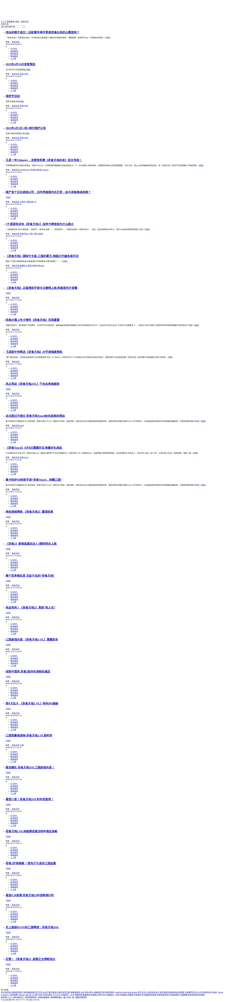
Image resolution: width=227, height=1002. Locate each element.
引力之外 (57, 995)
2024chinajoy (25, 170)
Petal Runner (132, 992)
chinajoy (45, 170)
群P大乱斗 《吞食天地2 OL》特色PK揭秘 (32, 703)
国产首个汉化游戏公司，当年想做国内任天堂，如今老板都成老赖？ (48, 192)
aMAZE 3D (30, 995)
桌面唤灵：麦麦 (113, 995)
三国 (31, 234)
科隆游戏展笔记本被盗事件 (168, 995)
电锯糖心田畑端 (126, 995)
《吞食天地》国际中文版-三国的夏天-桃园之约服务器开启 (42, 256)
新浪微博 (14, 51)
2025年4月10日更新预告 (20, 64)
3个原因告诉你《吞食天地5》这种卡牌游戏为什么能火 (40, 224)
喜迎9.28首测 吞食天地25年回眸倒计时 (30, 895)
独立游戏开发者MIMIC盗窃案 (171, 992)
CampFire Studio (120, 992)
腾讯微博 (14, 54)
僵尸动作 (39, 995)
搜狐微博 (14, 56)
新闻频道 (10, 22)
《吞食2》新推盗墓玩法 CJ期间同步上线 (31, 543)
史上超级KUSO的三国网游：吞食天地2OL (32, 927)
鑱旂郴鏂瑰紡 (56, 997)
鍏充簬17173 (6, 997)
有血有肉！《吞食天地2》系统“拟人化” (30, 607)
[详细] (107, 38)
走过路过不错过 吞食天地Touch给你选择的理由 (35, 415)
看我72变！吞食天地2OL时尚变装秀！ (30, 799)
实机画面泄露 (29, 992)
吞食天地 (15, 42)
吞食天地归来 (36, 170)
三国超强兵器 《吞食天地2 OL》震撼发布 (32, 639)
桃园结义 (23, 266)
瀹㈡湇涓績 (68, 997)
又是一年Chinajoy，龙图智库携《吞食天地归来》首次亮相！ (44, 160)
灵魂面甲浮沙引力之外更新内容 (198, 992)
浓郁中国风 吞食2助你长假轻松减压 (28, 671)
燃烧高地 (86, 995)
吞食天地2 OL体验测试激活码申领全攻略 (31, 831)
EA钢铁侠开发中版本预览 (103, 992)
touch (22, 426)
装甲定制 (66, 992)
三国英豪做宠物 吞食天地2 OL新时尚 (29, 735)
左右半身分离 (86, 992)
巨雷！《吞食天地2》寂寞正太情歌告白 (30, 959)
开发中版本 (47, 995)
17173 (3, 22)
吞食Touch (24, 457)
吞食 (22, 74)
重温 (30, 266)
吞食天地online (38, 266)
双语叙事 (14, 995)
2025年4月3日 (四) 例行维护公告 (26, 128)
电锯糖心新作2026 (98, 995)
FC (35, 202)
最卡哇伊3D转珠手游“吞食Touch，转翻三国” (34, 479)
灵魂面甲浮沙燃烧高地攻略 (145, 995)
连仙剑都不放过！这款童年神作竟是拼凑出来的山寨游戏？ (42, 32)
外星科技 (30, 202)
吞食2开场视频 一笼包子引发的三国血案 (31, 863)
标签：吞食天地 (22, 22)
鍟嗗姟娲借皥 (43, 997)
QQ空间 (13, 49)
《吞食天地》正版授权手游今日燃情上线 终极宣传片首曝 (41, 287)
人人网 (13, 59)
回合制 (40, 234)
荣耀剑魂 (78, 995)
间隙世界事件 (17, 992)
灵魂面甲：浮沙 (67, 995)
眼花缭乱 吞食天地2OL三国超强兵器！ (30, 767)
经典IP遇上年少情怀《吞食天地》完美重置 (33, 319)
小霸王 (23, 202)
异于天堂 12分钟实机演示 (148, 992)
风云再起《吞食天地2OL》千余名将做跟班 (32, 383)
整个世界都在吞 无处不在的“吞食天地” (30, 575)
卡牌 (35, 234)
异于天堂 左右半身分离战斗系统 (48, 992)
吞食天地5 (24, 234)
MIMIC (214, 992)
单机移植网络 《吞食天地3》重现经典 (29, 511)
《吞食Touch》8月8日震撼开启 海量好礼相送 (34, 447)
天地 (26, 74)
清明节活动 (13, 96)
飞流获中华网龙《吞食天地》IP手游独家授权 (34, 351)
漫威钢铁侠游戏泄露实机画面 (192, 995)
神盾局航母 (75, 992)
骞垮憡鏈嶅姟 (31, 997)
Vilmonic (21, 995)
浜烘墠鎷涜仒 (18, 997)
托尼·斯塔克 (6, 992)
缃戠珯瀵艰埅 (81, 997)
